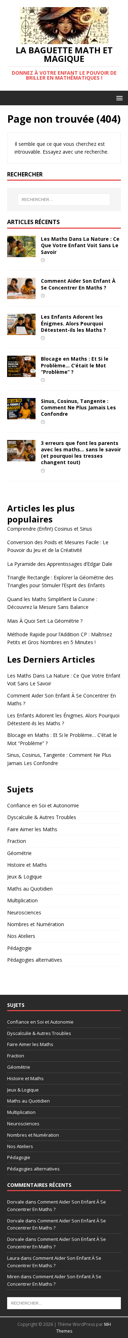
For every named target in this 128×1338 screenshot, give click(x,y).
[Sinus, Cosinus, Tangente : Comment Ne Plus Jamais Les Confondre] (21, 415)
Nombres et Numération (35, 924)
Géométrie (19, 853)
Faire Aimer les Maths (32, 829)
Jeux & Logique (24, 876)
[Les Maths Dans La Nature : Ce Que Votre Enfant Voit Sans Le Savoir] (21, 253)
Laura (13, 1258)
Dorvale (15, 1202)
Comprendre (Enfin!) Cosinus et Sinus (49, 528)
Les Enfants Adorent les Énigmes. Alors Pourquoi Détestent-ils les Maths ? (73, 323)
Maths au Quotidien (30, 888)
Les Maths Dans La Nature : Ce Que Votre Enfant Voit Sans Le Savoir (80, 245)
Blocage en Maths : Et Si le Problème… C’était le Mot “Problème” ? (74, 365)
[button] (118, 97)
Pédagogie (19, 948)
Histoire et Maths (27, 864)
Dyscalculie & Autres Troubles (41, 817)
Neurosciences (24, 912)
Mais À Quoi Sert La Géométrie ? (44, 620)
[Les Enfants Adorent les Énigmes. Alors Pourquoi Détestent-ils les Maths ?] (21, 331)
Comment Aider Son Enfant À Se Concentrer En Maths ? (78, 284)
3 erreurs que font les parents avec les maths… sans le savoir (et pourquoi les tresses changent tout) (81, 453)
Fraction (16, 841)
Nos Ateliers (21, 936)
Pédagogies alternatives (34, 959)
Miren (13, 1276)
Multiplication (22, 900)
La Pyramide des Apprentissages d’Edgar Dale (59, 564)
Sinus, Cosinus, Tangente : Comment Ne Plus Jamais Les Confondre (78, 407)
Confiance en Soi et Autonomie (43, 805)
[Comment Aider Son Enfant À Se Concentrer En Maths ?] (21, 295)
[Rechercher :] (64, 199)
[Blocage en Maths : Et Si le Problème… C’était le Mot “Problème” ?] (21, 373)
